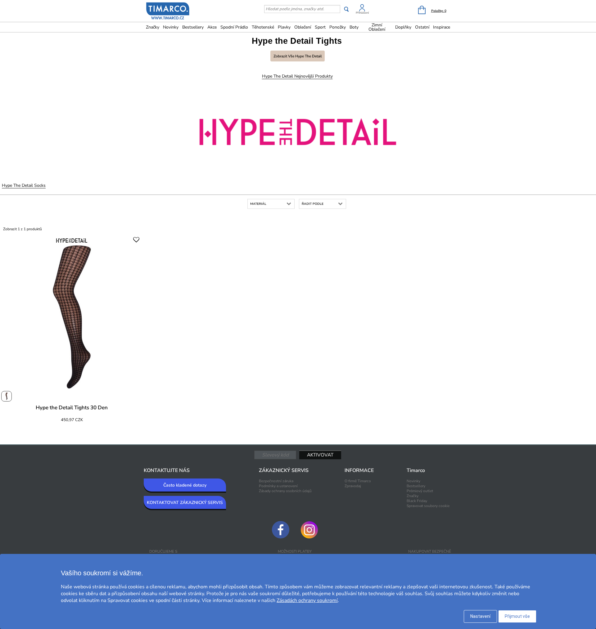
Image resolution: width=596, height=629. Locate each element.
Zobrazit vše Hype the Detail (297, 56)
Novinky (170, 27)
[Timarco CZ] (168, 11)
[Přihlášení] (362, 8)
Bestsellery (193, 27)
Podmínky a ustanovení (278, 485)
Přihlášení (362, 13)
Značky (152, 27)
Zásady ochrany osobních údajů (285, 490)
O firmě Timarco (358, 480)
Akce (212, 27)
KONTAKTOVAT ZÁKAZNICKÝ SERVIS (185, 502)
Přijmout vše (517, 616)
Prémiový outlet (420, 490)
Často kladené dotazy (184, 485)
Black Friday (417, 500)
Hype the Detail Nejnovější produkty (297, 76)
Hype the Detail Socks (24, 185)
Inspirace (441, 27)
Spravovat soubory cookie (428, 505)
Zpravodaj (353, 485)
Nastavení (480, 616)
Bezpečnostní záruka (276, 480)
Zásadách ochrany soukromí (307, 600)
